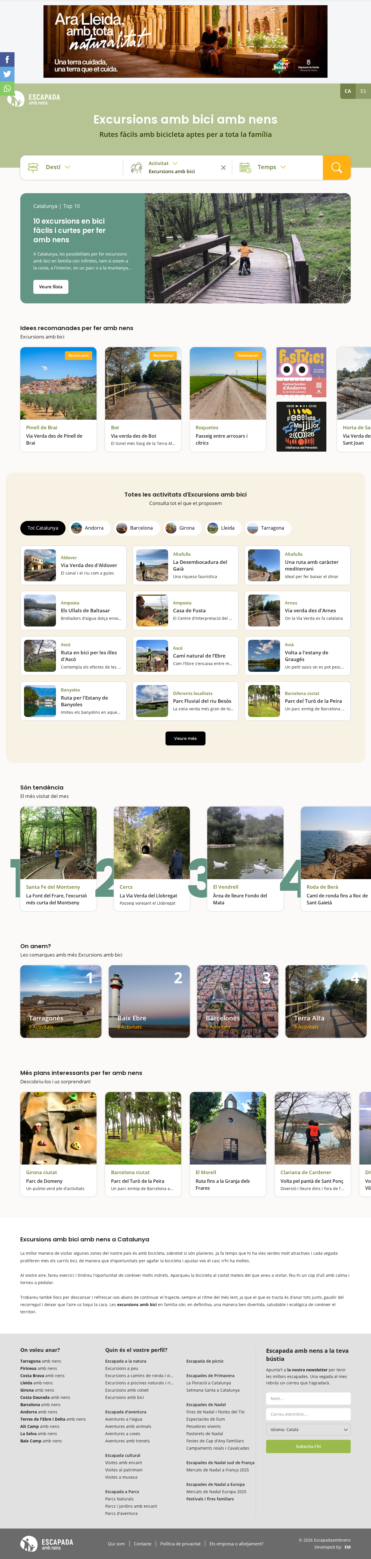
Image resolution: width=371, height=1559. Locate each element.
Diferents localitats (192, 693)
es (363, 91)
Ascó (65, 644)
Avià (289, 644)
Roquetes (207, 427)
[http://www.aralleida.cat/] (185, 41)
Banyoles (70, 690)
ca (348, 91)
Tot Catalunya (43, 527)
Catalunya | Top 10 (56, 206)
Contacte (142, 1544)
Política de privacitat (180, 1544)
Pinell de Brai (41, 427)
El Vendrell (226, 887)
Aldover (69, 557)
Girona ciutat (41, 1172)
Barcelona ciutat (302, 693)
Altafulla (182, 554)
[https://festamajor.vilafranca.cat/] (301, 427)
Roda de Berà (322, 887)
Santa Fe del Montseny (53, 887)
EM (348, 1547)
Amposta (70, 603)
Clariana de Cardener (306, 1172)
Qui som (116, 1544)
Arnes (291, 603)
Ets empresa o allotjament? (236, 1544)
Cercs (126, 887)
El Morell (206, 1172)
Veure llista (51, 286)
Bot (115, 427)
